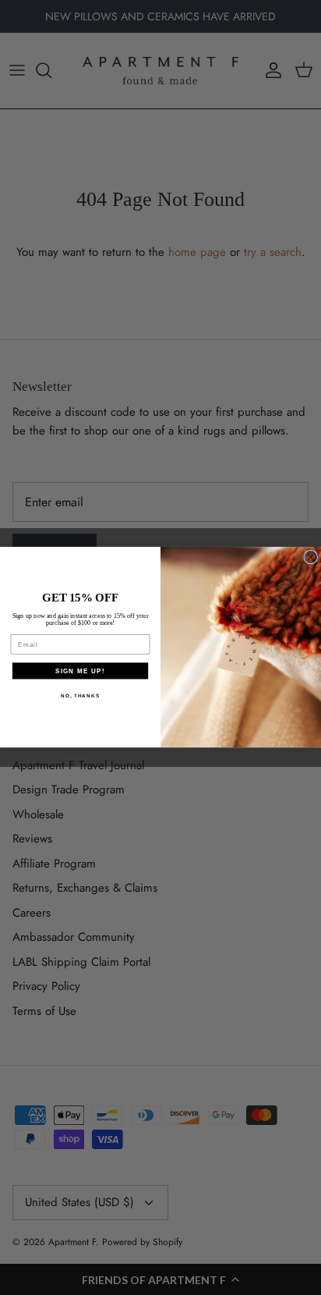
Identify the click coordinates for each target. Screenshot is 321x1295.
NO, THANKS (80, 695)
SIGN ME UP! (80, 670)
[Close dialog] (311, 558)
